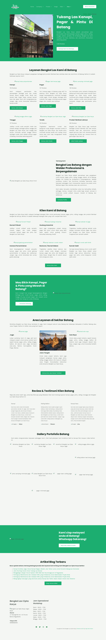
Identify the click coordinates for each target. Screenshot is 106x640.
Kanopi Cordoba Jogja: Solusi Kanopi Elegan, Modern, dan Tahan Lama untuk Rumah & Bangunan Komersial (46, 569)
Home (32, 6)
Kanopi (12, 85)
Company (39, 6)
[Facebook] (36, 627)
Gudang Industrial (46, 225)
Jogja (12, 335)
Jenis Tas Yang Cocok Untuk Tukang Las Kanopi (27, 571)
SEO (83, 628)
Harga (56, 6)
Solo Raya (73, 335)
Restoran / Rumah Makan (49, 246)
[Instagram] (43, 627)
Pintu (71, 85)
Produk (48, 6)
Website (79, 628)
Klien (61, 6)
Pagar (42, 85)
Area (68, 6)
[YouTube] (46, 627)
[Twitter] (39, 627)
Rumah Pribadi (15, 225)
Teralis (42, 120)
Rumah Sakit (74, 246)
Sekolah (72, 225)
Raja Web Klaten (89, 628)
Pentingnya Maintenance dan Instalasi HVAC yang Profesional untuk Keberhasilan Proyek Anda (41, 574)
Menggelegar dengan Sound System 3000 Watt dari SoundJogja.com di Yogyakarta (38, 573)
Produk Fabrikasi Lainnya (78, 120)
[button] (42, 7)
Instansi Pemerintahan (18, 246)
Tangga (13, 120)
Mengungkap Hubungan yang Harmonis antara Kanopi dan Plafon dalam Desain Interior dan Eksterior (44, 578)
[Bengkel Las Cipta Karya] (15, 6)
